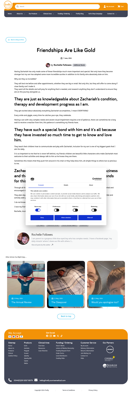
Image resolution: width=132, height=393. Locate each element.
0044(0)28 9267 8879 (23, 380)
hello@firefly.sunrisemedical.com (52, 380)
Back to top (66, 316)
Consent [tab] (41, 185)
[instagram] (51, 336)
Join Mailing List (86, 353)
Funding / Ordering (64, 14)
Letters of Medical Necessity (65, 348)
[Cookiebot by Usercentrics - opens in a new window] (94, 179)
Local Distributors (61, 356)
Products (11, 351)
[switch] (56, 210)
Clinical (10, 353)
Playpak (26, 351)
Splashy (26, 356)
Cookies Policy (12, 356)
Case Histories (43, 351)
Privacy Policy (93, 390)
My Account (110, 6)
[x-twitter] (58, 336)
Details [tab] (66, 185)
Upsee (26, 361)
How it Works (60, 346)
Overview (41, 346)
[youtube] (54, 336)
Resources (41, 348)
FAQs (82, 358)
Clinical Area (47, 14)
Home (10, 14)
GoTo (25, 346)
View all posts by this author (41, 245)
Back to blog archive (17, 40)
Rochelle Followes (62, 65)
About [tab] (91, 185)
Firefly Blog (80, 14)
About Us (20, 14)
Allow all (90, 217)
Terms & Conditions (68, 390)
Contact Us (110, 14)
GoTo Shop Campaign (95, 14)
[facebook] (47, 336)
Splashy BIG (28, 358)
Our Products (33, 14)
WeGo (26, 363)
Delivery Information (87, 348)
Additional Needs (79, 65)
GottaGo (26, 348)
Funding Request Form (63, 351)
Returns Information (87, 351)
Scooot (26, 353)
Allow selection (66, 217)
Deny (42, 217)
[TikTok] (61, 336)
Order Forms (60, 353)
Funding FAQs (60, 358)
